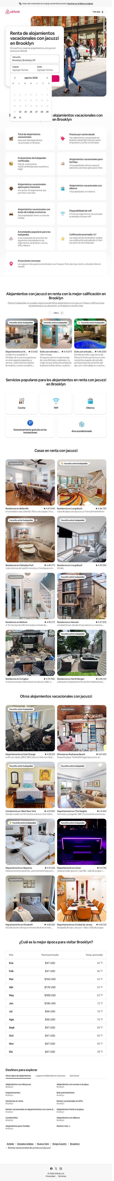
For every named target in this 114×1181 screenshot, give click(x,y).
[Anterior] (50, 313)
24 (20, 112)
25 (25, 112)
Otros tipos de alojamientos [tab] (18, 1075)
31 (20, 117)
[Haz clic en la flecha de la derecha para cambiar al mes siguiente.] (47, 78)
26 (31, 112)
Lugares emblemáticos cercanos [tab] (50, 1075)
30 (14, 117)
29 (47, 112)
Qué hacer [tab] (74, 1075)
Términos (62, 1176)
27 (36, 112)
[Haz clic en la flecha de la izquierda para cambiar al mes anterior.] (15, 78)
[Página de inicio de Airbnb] (13, 11)
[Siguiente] (62, 313)
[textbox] (22, 70)
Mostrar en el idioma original (80, 3)
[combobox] (34, 60)
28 (42, 112)
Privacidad (50, 1176)
